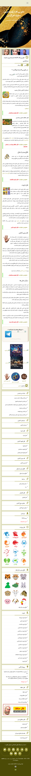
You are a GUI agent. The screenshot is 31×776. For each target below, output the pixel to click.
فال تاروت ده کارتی (22, 648)
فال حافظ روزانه (23, 695)
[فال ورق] (7, 363)
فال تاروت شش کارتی (22, 641)
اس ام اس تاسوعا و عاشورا (21, 401)
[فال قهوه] (7, 351)
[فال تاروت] (25, 351)
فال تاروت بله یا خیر (22, 658)
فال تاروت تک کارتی (22, 627)
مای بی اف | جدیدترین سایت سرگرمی (14, 13)
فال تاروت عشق (23, 651)
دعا (26, 487)
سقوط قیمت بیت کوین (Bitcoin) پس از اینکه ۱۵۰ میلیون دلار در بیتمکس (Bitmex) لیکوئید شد (17, 677)
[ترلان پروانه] (15, 52)
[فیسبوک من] (17, 750)
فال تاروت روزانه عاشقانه (21, 654)
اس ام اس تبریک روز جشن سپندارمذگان (18, 415)
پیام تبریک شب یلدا (22, 702)
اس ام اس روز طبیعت (22, 411)
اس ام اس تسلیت (23, 408)
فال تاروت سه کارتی (22, 631)
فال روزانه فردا (23, 737)
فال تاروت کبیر (23, 621)
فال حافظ (11, 138)
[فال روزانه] (16, 351)
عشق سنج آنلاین (23, 508)
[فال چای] (16, 363)
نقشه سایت (10, 764)
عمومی (19, 386)
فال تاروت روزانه (23, 617)
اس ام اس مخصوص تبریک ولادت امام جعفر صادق (16, 404)
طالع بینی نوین (24, 727)
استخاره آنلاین (23, 425)
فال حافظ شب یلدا (23, 698)
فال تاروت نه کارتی (22, 644)
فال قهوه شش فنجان (22, 452)
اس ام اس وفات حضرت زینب (20, 398)
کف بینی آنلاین (23, 271)
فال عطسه (24, 724)
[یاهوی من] (26, 750)
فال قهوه (25, 446)
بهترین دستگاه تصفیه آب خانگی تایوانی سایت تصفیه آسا (16, 672)
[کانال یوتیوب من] (15, 753)
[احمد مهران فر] (24, 52)
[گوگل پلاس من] (19, 753)
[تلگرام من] (22, 750)
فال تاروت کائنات (23, 624)
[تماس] (9, 750)
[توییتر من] (4, 750)
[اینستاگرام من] (13, 750)
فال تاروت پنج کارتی (22, 638)
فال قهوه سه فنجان (22, 449)
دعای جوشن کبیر (23, 483)
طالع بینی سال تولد (22, 607)
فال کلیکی (24, 497)
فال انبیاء (25, 435)
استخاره (26, 108)
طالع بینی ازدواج (6, 173)
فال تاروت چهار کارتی (22, 634)
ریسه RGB (24, 518)
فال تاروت (18, 221)
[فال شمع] (25, 363)
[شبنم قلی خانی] (6, 52)
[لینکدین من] (11, 753)
